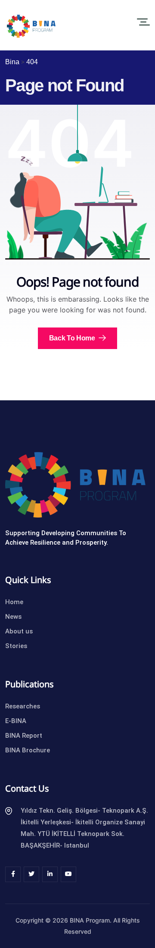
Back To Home (73, 338)
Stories (16, 646)
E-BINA (15, 721)
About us (19, 631)
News (13, 617)
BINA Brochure (27, 750)
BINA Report (23, 735)
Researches (22, 706)
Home (14, 602)
